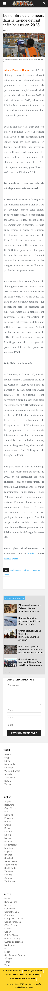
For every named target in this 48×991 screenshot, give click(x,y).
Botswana (9, 805)
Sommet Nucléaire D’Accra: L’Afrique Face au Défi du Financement (30, 662)
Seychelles (9, 858)
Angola (7, 802)
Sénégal (8, 959)
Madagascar (10, 945)
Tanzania (8, 872)
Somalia (8, 775)
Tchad (7, 962)
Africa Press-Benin (32, 570)
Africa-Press (11, 558)
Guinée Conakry (12, 939)
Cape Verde (10, 808)
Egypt (7, 758)
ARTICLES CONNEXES (14, 598)
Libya (7, 761)
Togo (7, 965)
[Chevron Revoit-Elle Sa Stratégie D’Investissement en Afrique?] (10, 633)
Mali (6, 949)
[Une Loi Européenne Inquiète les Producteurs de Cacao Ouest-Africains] (10, 649)
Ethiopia (8, 818)
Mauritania (9, 765)
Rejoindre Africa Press (22, 979)
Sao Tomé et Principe (15, 955)
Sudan (7, 781)
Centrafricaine (11, 912)
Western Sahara (12, 771)
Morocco (8, 768)
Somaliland (9, 778)
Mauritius (9, 842)
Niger (7, 952)
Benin (31, 553)
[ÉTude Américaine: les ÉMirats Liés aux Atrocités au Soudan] (10, 608)
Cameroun (9, 909)
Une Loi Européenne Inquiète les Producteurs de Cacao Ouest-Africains (31, 649)
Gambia (8, 822)
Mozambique (10, 845)
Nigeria (8, 852)
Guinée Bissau (11, 935)
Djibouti (8, 929)
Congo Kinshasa (12, 922)
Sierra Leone (10, 862)
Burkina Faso (10, 902)
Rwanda (8, 855)
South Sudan (10, 868)
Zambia (8, 878)
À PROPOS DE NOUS (12, 971)
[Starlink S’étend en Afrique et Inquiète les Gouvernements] (10, 621)
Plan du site (32, 975)
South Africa (10, 865)
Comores (9, 916)
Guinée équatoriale (13, 942)
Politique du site (33, 971)
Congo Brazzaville (13, 919)
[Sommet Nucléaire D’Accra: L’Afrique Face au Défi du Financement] (10, 662)
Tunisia (7, 785)
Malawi (7, 838)
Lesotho (8, 832)
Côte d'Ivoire (10, 926)
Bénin (6, 574)
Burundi (8, 906)
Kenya (7, 828)
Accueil (5, 10)
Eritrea (7, 812)
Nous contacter (15, 975)
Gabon (7, 932)
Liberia (7, 835)
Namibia (8, 848)
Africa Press (15, 570)
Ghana (7, 825)
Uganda (8, 875)
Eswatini (8, 815)
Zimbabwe (9, 882)
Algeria (7, 755)
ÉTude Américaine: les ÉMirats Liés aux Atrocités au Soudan (29, 608)
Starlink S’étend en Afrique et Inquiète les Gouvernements (29, 621)
